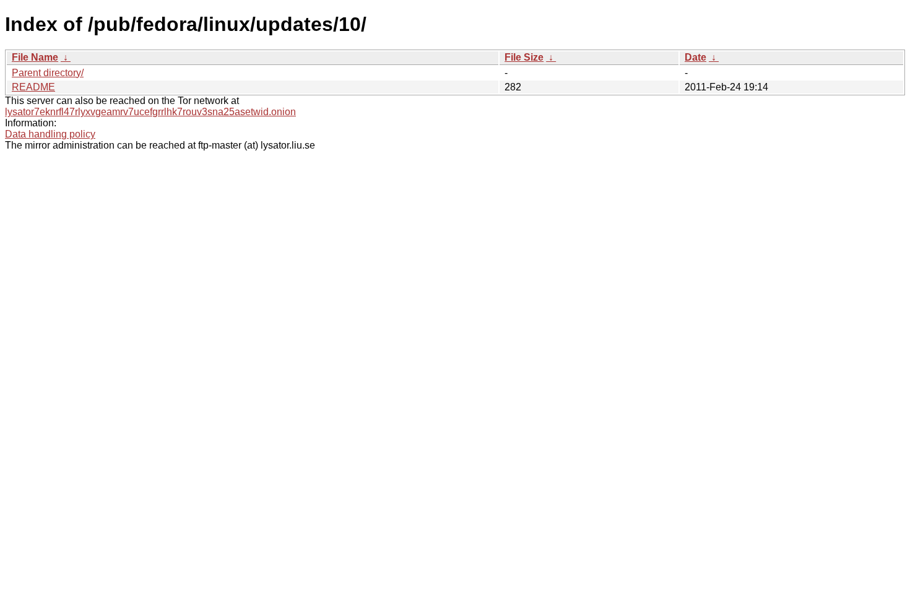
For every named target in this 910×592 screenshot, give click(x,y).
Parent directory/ (48, 72)
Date (695, 57)
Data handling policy (50, 134)
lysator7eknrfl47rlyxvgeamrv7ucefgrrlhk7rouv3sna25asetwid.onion (150, 112)
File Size (524, 57)
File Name (35, 57)
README (33, 87)
